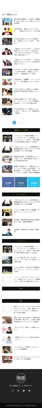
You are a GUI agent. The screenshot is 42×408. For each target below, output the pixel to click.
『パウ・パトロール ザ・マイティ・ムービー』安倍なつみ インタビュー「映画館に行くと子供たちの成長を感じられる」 (27, 279)
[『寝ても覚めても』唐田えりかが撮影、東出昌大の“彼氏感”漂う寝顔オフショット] (7, 91)
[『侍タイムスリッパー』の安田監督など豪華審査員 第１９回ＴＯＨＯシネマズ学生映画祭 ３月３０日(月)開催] (7, 149)
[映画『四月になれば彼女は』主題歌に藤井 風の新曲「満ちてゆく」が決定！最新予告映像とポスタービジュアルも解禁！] (7, 320)
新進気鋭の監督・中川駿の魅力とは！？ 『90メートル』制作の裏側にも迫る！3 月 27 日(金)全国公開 (27, 158)
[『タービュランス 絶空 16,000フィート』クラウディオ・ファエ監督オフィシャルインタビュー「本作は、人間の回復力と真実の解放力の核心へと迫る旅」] (7, 138)
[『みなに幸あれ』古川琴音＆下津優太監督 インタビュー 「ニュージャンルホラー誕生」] (7, 270)
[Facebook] (13, 391)
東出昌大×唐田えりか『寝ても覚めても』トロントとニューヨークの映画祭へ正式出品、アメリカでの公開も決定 (27, 101)
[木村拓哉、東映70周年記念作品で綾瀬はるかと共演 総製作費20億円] (7, 222)
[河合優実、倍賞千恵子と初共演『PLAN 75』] (7, 232)
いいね (8, 178)
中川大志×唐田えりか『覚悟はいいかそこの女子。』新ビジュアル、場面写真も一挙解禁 (27, 111)
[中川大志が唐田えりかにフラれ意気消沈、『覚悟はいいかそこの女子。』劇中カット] (7, 41)
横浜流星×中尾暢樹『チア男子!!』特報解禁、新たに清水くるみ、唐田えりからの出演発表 (27, 21)
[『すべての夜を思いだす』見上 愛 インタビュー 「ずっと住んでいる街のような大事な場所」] (7, 260)
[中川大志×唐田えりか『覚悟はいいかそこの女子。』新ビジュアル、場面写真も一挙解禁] (7, 111)
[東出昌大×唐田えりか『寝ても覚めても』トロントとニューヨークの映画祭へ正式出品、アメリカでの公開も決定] (7, 101)
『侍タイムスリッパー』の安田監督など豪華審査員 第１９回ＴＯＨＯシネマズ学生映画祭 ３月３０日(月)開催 (27, 149)
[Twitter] (24, 391)
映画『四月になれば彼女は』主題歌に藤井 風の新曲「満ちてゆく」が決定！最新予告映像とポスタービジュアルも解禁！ (27, 319)
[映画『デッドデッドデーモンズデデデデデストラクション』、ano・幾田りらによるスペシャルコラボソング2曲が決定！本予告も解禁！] (7, 309)
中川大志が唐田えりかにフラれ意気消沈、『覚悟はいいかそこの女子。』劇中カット (27, 41)
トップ (4, 11)
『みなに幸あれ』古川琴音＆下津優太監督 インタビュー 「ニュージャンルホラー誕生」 (27, 269)
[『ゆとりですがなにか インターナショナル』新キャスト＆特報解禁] (7, 359)
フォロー (21, 178)
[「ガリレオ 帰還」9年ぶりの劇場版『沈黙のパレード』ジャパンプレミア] (7, 212)
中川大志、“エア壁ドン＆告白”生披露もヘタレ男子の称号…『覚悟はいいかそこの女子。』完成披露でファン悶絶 (26, 71)
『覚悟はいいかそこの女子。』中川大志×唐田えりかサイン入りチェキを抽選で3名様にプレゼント (27, 62)
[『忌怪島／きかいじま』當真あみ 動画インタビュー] (7, 339)
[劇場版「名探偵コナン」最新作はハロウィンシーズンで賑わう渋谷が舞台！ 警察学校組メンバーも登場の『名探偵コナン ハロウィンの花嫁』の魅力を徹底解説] (7, 169)
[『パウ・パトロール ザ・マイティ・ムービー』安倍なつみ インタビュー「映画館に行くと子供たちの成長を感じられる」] (7, 279)
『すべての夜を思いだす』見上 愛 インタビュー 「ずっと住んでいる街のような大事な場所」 (27, 259)
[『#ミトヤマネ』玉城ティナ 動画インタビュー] (7, 330)
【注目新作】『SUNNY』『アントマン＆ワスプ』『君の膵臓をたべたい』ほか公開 (27, 81)
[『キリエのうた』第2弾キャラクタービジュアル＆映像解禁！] (7, 349)
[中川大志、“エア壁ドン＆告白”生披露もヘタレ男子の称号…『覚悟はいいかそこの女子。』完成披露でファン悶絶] (7, 72)
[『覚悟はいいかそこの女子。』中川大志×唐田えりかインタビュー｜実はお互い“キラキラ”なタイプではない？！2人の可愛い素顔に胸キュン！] (7, 51)
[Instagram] (18, 391)
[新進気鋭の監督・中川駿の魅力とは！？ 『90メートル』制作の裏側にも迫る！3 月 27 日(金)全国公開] (7, 159)
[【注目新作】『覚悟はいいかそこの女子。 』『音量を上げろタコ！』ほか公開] (7, 31)
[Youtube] (29, 391)
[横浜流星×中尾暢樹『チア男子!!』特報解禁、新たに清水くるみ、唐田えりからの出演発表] (7, 21)
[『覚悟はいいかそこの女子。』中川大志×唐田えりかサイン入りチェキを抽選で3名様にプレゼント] (7, 62)
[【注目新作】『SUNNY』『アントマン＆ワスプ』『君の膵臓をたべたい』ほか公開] (7, 82)
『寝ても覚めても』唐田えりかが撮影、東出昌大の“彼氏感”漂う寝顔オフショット (27, 91)
